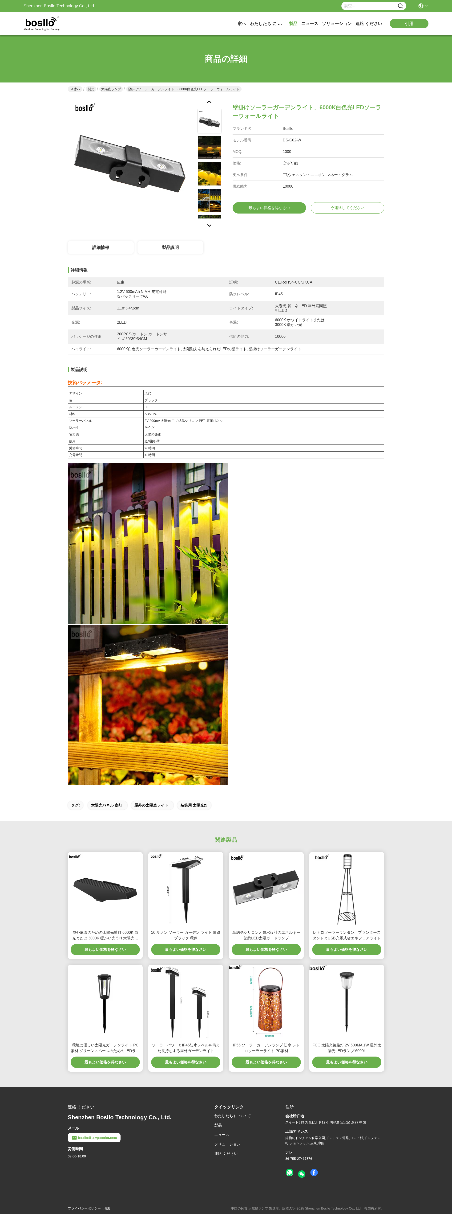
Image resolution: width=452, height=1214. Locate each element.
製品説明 (170, 247)
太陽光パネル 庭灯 (106, 805)
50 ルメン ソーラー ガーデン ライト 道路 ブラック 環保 (185, 935)
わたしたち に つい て (267, 23)
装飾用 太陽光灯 (194, 805)
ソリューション (337, 23)
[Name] (400, 6)
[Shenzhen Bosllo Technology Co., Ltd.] (49, 23)
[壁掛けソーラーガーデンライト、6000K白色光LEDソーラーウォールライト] (130, 160)
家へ (242, 23)
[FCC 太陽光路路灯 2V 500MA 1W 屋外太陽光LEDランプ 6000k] (346, 1002)
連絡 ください (368, 23)
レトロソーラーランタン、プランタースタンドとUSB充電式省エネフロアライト (347, 935)
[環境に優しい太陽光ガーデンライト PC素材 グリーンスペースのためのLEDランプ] (105, 1002)
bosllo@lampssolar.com (97, 1138)
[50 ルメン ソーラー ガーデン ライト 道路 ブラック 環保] (185, 889)
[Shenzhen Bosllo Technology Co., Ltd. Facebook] (314, 1173)
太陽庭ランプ (111, 89)
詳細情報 (100, 247)
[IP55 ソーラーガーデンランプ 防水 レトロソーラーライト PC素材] (266, 1002)
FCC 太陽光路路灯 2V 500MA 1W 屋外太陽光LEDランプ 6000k (346, 1048)
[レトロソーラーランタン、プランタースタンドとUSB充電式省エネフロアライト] (346, 889)
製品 (293, 23)
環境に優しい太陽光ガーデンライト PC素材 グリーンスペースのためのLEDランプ (105, 1048)
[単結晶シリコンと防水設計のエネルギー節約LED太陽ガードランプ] (266, 889)
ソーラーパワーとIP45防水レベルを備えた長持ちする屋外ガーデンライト (186, 1048)
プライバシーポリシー (84, 1208)
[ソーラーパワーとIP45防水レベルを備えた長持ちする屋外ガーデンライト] (185, 1002)
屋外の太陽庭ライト (151, 805)
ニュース (309, 23)
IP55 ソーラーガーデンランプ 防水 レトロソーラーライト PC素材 (266, 1048)
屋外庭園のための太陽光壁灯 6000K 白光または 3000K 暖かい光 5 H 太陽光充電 (105, 935)
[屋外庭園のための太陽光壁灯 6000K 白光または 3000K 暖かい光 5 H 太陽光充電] (105, 889)
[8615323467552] (289, 1173)
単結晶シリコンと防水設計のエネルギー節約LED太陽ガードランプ (266, 935)
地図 (107, 1208)
